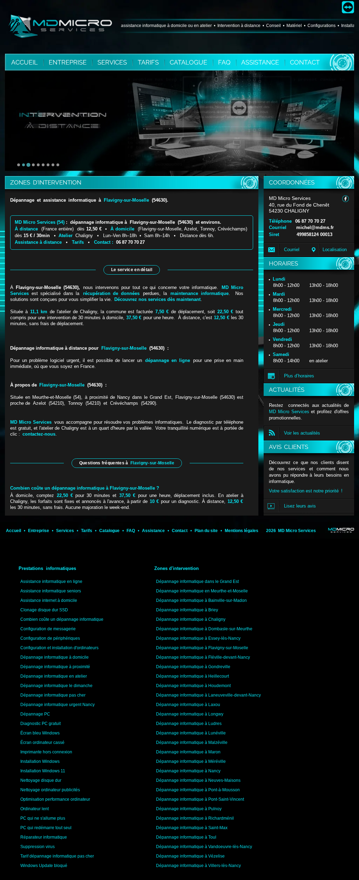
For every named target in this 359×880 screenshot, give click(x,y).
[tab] (18, 164)
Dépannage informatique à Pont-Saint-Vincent (200, 799)
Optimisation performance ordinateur (55, 799)
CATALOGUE (189, 62)
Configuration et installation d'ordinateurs (59, 647)
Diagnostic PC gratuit (40, 723)
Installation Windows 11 (42, 770)
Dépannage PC (35, 714)
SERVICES (113, 62)
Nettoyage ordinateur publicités (50, 789)
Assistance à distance (38, 242)
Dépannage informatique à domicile (54, 657)
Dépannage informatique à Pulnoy (189, 808)
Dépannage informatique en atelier (53, 676)
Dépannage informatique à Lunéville (191, 733)
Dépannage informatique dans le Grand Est (197, 581)
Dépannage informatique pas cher (53, 695)
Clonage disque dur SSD (44, 609)
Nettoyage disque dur (40, 780)
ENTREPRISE (68, 62)
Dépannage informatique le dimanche (56, 685)
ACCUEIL (24, 62)
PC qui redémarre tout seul (46, 827)
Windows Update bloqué (43, 865)
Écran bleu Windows (40, 733)
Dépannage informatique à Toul (186, 837)
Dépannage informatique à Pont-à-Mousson (198, 789)
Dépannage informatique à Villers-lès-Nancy (198, 865)
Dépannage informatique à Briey (187, 609)
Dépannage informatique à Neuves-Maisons (198, 780)
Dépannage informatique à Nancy (188, 770)
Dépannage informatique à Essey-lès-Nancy (198, 638)
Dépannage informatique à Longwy (189, 714)
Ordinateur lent (34, 808)
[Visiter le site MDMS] (341, 530)
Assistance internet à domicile (48, 600)
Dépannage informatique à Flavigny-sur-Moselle (202, 647)
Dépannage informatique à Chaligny (190, 619)
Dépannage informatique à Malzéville (192, 742)
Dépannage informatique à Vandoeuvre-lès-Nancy (204, 846)
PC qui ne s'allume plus (42, 818)
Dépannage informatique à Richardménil (195, 818)
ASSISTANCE (261, 62)
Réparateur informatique (43, 837)
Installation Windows (40, 761)
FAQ (225, 62)
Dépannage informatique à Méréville (191, 761)
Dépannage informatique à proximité (55, 666)
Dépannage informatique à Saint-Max (192, 827)
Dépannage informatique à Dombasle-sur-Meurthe (204, 628)
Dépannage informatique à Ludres (189, 723)
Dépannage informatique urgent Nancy (57, 704)
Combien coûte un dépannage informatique (61, 619)
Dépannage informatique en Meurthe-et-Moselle (202, 591)
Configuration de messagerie (48, 628)
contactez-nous (38, 434)
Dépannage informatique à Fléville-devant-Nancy (203, 657)
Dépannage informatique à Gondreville (193, 666)
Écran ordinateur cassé (42, 742)
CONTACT (305, 62)
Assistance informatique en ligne (51, 581)
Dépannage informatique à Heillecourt (192, 676)
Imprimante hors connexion (46, 752)
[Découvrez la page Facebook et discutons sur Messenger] (345, 198)
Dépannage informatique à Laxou (188, 704)
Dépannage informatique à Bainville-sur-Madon (201, 600)
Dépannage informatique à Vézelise (190, 856)
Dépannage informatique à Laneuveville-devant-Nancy (208, 695)
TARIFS (149, 62)
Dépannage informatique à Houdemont (193, 685)
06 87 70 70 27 (310, 221)
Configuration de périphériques (50, 638)
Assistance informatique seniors (50, 591)
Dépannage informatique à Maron (188, 752)
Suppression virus (37, 846)
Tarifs (78, 242)
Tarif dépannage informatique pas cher (57, 856)
